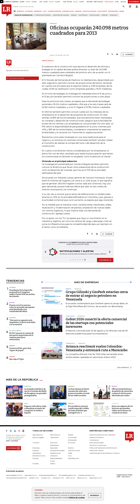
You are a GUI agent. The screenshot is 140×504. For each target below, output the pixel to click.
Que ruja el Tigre (16, 359)
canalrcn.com (34, 478)
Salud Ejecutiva (73, 458)
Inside (70, 453)
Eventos (71, 448)
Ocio (26, 403)
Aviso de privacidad (96, 443)
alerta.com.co (82, 478)
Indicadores (36, 453)
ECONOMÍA (29, 11)
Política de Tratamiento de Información (103, 448)
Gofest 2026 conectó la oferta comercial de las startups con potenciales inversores (96, 323)
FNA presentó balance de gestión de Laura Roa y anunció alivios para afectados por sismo (122, 392)
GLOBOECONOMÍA (54, 11)
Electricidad (83, 15)
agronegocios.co (31, 475)
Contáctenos (94, 440)
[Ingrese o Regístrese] (136, 6)
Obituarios (54, 456)
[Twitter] (112, 54)
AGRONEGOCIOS (68, 11)
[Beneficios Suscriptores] (130, 6)
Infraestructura (55, 453)
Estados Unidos (15, 330)
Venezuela (113, 15)
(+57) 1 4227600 (12, 441)
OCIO (45, 11)
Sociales (35, 463)
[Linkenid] (16, 431)
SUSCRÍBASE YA (105, 260)
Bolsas (12, 302)
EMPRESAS (38, 11)
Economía (71, 443)
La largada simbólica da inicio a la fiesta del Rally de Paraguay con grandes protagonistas (35, 392)
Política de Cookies (77, 498)
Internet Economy (38, 456)
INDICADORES (113, 11)
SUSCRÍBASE (134, 2)
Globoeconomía (74, 450)
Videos (52, 463)
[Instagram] (20, 431)
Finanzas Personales (57, 450)
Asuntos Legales (38, 437)
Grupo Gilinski (94, 15)
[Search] (123, 6)
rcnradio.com (45, 478)
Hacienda (12, 287)
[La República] (6, 10)
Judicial (71, 403)
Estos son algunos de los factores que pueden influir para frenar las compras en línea (122, 409)
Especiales (54, 448)
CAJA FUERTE (102, 11)
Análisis (12, 345)
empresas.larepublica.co (48, 475)
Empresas (35, 448)
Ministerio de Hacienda (61, 15)
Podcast (35, 458)
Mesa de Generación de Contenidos (102, 435)
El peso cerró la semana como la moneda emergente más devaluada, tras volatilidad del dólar (22, 308)
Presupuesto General (43, 15)
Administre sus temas (16, 78)
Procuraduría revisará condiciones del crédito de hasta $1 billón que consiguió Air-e (78, 409)
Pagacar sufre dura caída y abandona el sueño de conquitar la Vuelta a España (35, 409)
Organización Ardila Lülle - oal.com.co (124, 476)
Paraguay (27, 386)
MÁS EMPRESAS (123, 367)
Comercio (115, 403)
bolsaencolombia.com (86, 475)
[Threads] (24, 431)
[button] (45, 252)
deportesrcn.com (95, 478)
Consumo (35, 443)
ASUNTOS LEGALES (89, 11)
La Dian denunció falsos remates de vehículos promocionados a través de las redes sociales (79, 392)
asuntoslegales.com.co (14, 475)
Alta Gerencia (55, 435)
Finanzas (35, 450)
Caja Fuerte (54, 437)
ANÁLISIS (78, 11)
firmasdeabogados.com (67, 475)
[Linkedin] (117, 54)
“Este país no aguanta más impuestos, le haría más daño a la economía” (22, 322)
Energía (74, 15)
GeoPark (105, 15)
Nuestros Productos (96, 437)
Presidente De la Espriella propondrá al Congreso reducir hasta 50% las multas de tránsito (22, 293)
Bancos (114, 386)
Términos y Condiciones (97, 445)
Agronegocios (37, 435)
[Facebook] (107, 54)
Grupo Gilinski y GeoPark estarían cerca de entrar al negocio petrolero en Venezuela (97, 295)
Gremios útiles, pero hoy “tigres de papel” (20, 349)
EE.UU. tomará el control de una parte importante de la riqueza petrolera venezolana (21, 336)
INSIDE (121, 11)
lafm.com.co (70, 478)
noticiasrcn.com (58, 478)
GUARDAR (129, 54)
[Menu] (15, 11)
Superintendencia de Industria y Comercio (104, 453)
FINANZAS (20, 11)
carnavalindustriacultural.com (16, 478)
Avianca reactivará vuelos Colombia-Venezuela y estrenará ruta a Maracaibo (97, 348)
